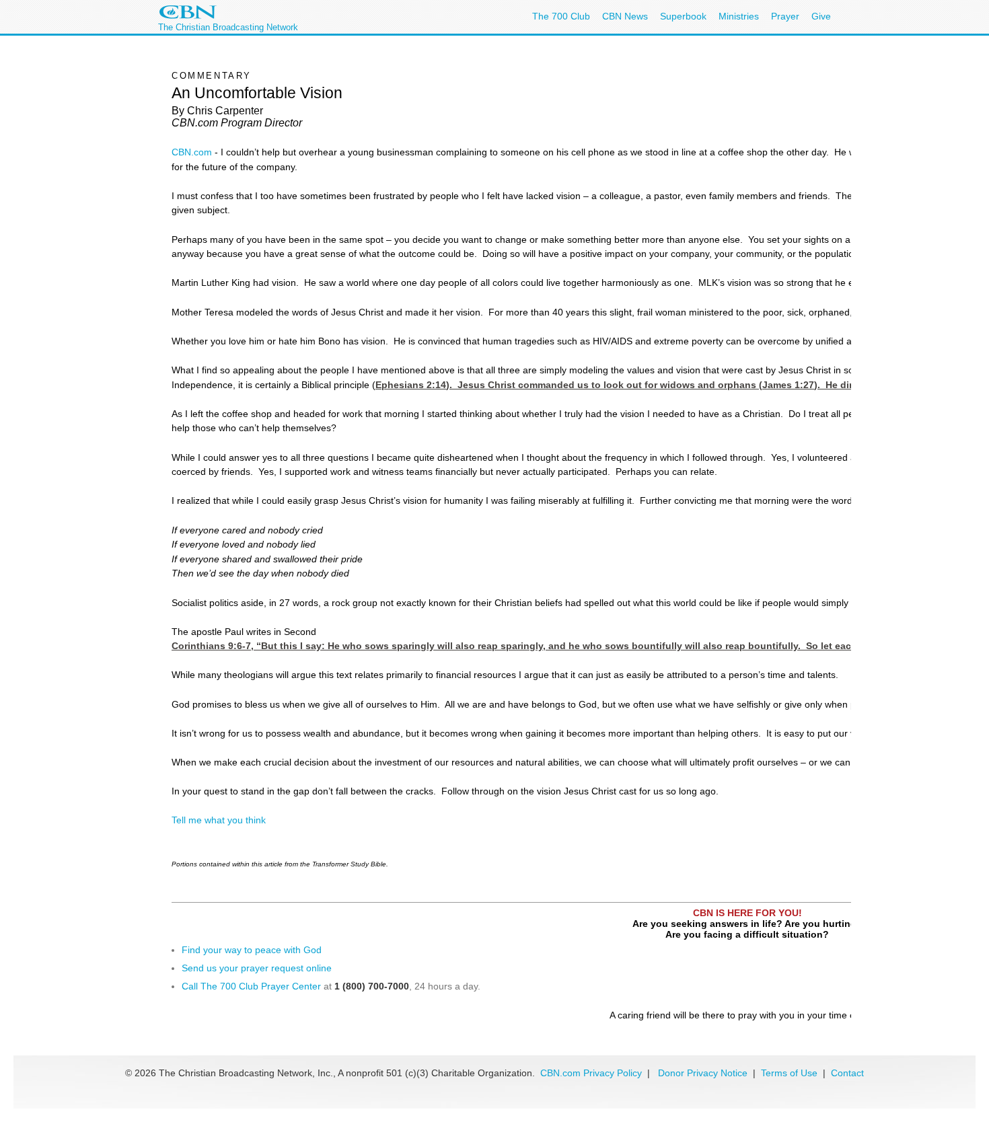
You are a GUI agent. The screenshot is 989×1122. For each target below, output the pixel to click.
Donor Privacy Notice (702, 1073)
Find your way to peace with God (252, 949)
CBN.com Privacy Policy (591, 1073)
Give (821, 16)
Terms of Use (790, 1073)
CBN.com (192, 152)
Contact (847, 1073)
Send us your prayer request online (257, 968)
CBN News (625, 16)
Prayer (785, 16)
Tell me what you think (219, 820)
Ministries (739, 16)
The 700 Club (561, 16)
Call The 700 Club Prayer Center (251, 986)
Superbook (683, 16)
